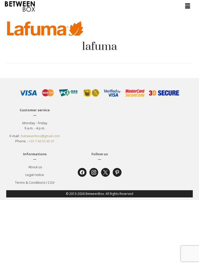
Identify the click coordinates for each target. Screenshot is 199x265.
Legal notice (34, 174)
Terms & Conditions (30, 182)
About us (34, 167)
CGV (51, 182)
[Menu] (187, 6)
